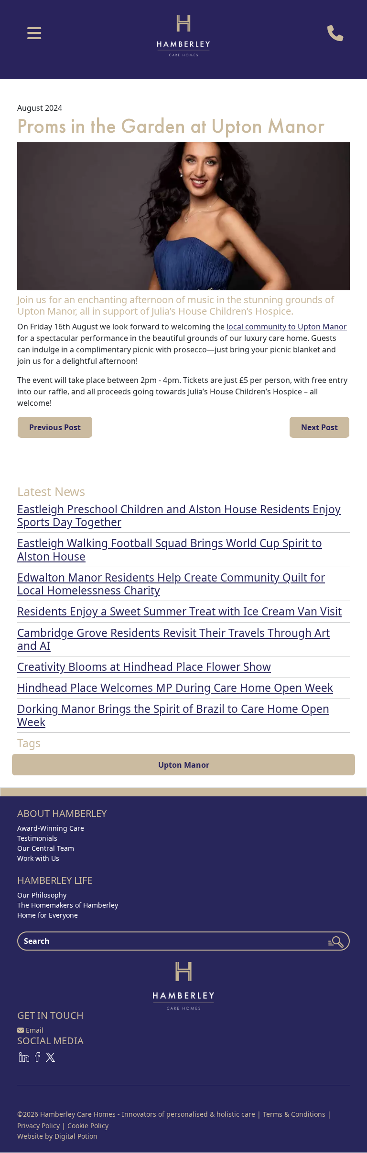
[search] (336, 942)
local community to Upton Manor (287, 326)
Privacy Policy (38, 1125)
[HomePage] (183, 35)
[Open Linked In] (24, 1056)
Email (34, 1030)
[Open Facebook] (37, 1056)
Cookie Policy (87, 1125)
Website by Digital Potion (57, 1136)
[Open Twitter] (50, 1056)
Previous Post (55, 427)
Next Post (319, 427)
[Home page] (183, 985)
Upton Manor (183, 765)
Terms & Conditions (294, 1114)
